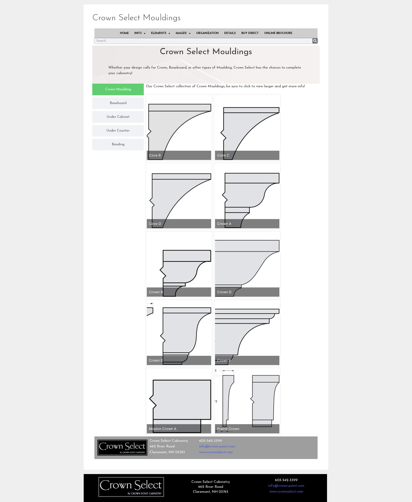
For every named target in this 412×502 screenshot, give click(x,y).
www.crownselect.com (216, 452)
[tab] (118, 89)
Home (124, 33)
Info (138, 33)
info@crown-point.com (217, 446)
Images (181, 33)
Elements (158, 33)
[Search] (315, 40)
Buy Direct (250, 33)
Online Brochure (278, 33)
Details (230, 33)
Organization (207, 33)
